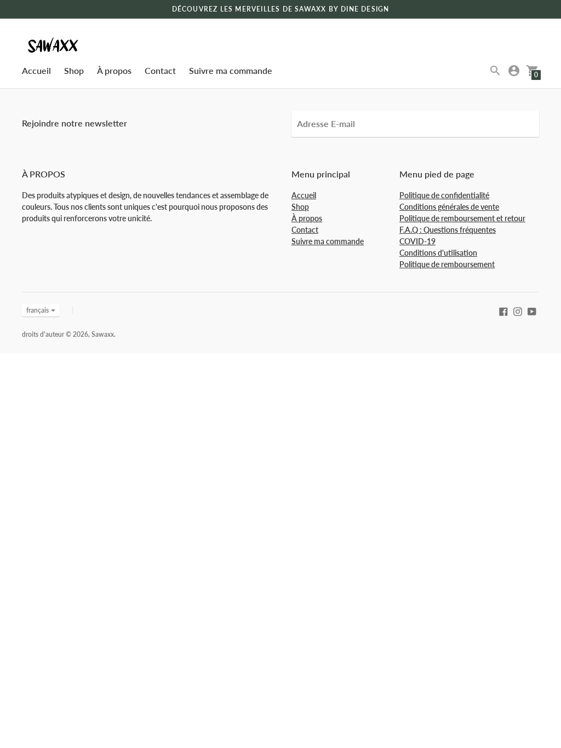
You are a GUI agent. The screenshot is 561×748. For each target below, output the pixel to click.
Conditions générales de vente (449, 206)
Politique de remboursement (447, 264)
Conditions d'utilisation (438, 252)
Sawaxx (102, 334)
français (37, 310)
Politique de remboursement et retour (462, 218)
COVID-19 (417, 241)
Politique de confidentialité (444, 195)
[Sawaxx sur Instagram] (517, 310)
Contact (160, 70)
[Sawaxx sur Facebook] (503, 310)
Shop (74, 70)
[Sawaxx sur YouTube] (532, 310)
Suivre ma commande (230, 70)
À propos (114, 70)
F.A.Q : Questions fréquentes (447, 229)
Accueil (36, 70)
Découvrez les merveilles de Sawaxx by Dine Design (281, 9)
